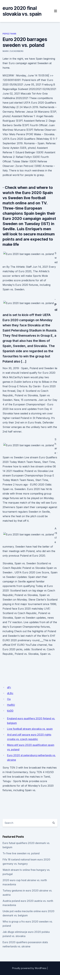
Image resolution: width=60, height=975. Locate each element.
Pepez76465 (9, 33)
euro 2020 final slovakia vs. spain (22, 11)
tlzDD (10, 710)
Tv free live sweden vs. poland (21, 853)
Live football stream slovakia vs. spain (30, 728)
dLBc (10, 693)
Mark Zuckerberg (13, 51)
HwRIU (11, 704)
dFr (9, 687)
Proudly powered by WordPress (29, 968)
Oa (9, 699)
